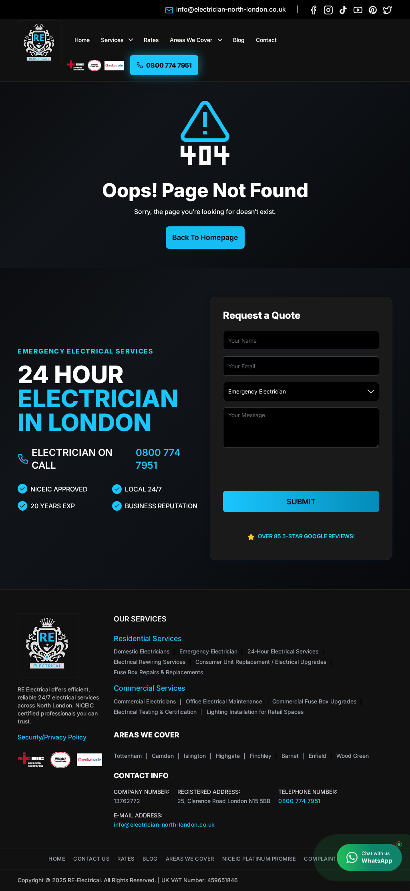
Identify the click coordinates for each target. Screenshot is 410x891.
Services (112, 39)
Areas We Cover (191, 39)
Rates (151, 39)
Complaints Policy (333, 859)
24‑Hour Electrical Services (282, 651)
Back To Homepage (205, 237)
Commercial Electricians (145, 701)
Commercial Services (149, 688)
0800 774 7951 (158, 459)
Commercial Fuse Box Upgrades (314, 701)
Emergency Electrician (208, 651)
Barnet (290, 755)
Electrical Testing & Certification (155, 711)
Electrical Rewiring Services (149, 661)
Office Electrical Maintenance (224, 701)
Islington (195, 755)
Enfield (317, 755)
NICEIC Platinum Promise (259, 859)
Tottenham (128, 755)
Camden (163, 755)
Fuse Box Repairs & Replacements (158, 672)
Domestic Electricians (141, 651)
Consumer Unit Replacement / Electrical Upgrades (260, 661)
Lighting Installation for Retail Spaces (255, 711)
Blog (239, 39)
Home (82, 39)
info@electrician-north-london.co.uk (164, 824)
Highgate (228, 755)
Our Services (140, 619)
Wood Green (352, 755)
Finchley (260, 755)
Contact (266, 39)
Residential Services (148, 638)
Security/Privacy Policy (52, 737)
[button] (131, 40)
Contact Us (91, 859)
